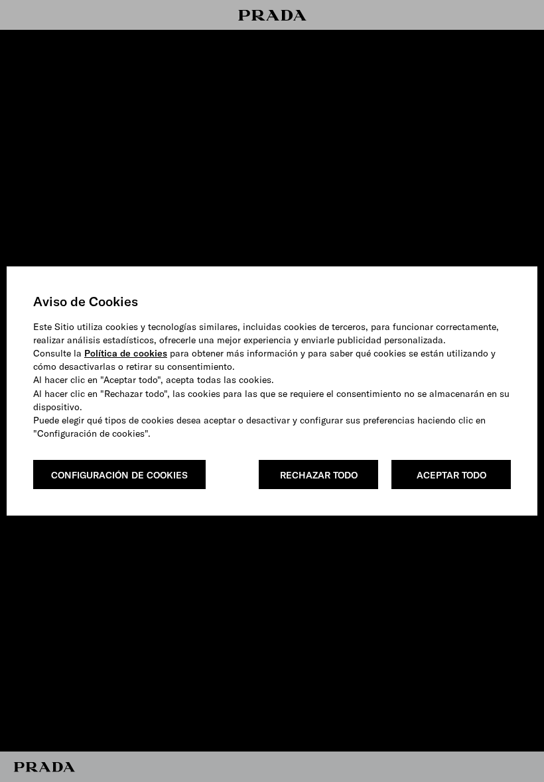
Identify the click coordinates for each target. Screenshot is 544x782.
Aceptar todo (451, 475)
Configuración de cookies (119, 475)
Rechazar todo (319, 475)
